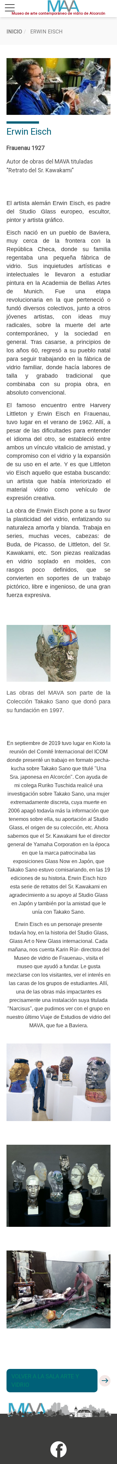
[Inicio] (63, 6)
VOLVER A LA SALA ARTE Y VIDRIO (45, 1380)
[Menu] (10, 8)
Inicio (14, 32)
